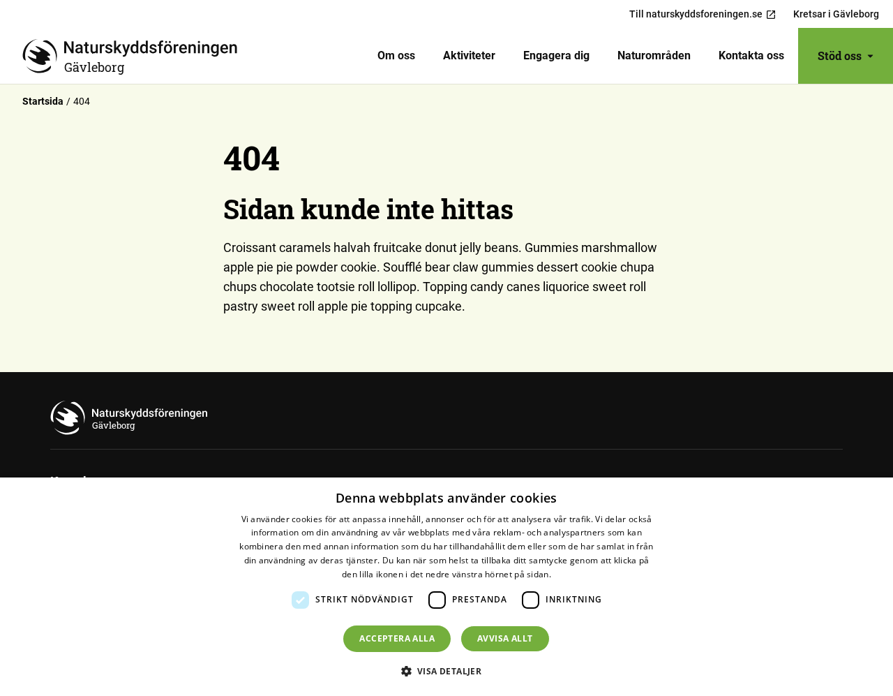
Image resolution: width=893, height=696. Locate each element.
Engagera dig (556, 55)
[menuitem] (396, 56)
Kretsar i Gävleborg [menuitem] (836, 14)
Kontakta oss (751, 55)
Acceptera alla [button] (397, 638)
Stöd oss (840, 55)
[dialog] (446, 586)
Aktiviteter (469, 55)
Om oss (396, 55)
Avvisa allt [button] (504, 638)
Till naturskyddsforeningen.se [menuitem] (696, 14)
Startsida (42, 101)
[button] (447, 670)
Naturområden (654, 55)
